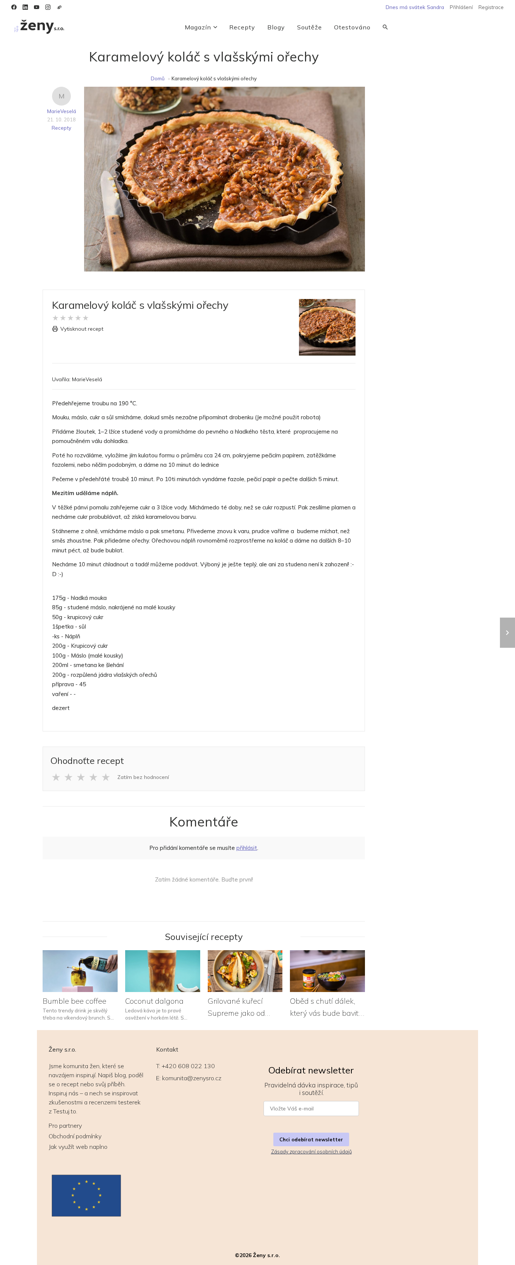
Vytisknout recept (81, 328)
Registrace (491, 7)
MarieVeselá (61, 111)
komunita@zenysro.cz (191, 1078)
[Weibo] (59, 7)
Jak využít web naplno (78, 1146)
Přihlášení (461, 7)
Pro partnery (65, 1125)
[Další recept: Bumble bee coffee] (507, 633)
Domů (158, 78)
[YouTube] (36, 7)
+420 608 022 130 (188, 1066)
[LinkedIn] (25, 7)
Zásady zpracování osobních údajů (311, 1151)
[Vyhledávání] (385, 27)
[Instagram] (48, 7)
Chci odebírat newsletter (311, 1139)
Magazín (198, 27)
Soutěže (309, 27)
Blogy (276, 27)
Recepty (242, 27)
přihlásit (246, 847)
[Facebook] (14, 7)
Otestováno (352, 27)
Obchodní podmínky (75, 1136)
